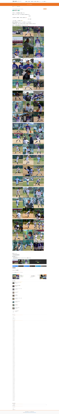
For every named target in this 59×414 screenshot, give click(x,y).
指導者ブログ (14, 409)
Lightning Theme (29, 412)
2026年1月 (14, 330)
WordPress (26, 412)
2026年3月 (14, 327)
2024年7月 (14, 353)
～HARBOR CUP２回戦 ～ (17, 301)
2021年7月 (14, 400)
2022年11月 (14, 379)
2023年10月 (14, 365)
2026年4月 (14, 326)
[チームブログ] (15, 276)
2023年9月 (14, 366)
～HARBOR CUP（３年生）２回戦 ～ (18, 288)
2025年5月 (14, 340)
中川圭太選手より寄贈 (17, 307)
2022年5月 (14, 387)
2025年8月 (14, 336)
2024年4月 (14, 357)
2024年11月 (14, 348)
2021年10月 (14, 396)
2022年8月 (14, 383)
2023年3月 (14, 374)
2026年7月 (14, 322)
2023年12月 (14, 362)
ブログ (13, 408)
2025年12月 (14, 331)
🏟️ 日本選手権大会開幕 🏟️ (17, 285)
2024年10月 (14, 349)
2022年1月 (14, 392)
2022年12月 (14, 378)
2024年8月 (14, 352)
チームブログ (14, 315)
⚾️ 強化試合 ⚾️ (16, 304)
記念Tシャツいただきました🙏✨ (18, 282)
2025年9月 (14, 335)
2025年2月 (14, 344)
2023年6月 (14, 370)
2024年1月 (14, 361)
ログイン (19, 272)
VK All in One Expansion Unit (33, 412)
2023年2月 (14, 375)
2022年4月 (14, 388)
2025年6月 (14, 339)
